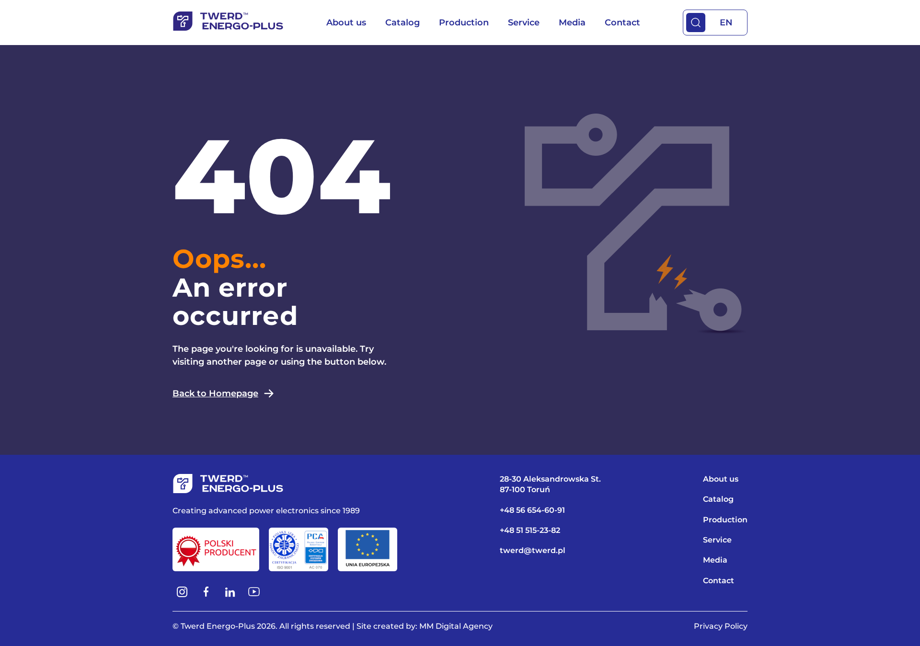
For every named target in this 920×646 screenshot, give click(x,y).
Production (464, 22)
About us (346, 22)
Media (572, 22)
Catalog (402, 22)
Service (524, 22)
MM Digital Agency (456, 626)
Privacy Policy (721, 626)
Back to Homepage (215, 393)
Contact (622, 22)
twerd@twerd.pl (532, 550)
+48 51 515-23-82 (530, 530)
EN (726, 22)
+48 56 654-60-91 (532, 510)
